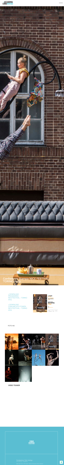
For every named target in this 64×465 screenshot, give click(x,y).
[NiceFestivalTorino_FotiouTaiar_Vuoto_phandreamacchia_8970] (25, 358)
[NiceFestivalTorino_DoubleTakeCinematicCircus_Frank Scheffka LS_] (52, 342)
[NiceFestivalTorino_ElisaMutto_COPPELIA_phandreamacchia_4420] (11, 358)
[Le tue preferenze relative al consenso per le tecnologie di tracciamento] (61, 462)
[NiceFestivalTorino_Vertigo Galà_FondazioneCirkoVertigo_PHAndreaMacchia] (25, 374)
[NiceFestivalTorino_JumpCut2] (38, 358)
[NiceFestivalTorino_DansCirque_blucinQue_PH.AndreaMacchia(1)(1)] (38, 342)
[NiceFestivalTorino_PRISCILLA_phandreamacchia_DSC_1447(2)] (52, 358)
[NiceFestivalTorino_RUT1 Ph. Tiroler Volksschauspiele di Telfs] (11, 374)
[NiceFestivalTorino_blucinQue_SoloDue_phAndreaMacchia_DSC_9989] (25, 342)
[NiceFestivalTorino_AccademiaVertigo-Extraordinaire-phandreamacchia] (11, 342)
